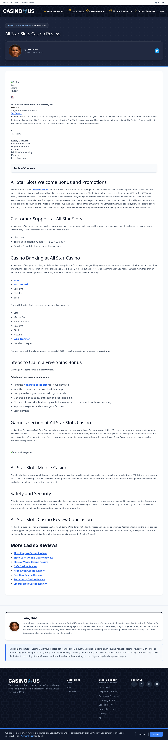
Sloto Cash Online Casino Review (33, 557)
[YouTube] (157, 684)
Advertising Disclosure (109, 696)
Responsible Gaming (108, 691)
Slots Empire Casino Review (30, 553)
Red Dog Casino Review (28, 575)
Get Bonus (16, 113)
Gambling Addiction (108, 700)
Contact (14, 2)
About (5, 2)
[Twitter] (157, 50)
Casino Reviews (23, 25)
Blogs (101, 718)
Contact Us (72, 691)
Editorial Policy (27, 2)
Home (10, 25)
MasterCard (21, 284)
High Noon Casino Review (29, 570)
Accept (156, 734)
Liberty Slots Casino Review (30, 583)
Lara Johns (30, 618)
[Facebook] (134, 684)
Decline (142, 734)
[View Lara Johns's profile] (15, 50)
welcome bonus (40, 189)
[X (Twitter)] (141, 684)
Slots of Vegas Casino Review (31, 562)
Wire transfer (22, 338)
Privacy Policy (105, 687)
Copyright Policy (106, 709)
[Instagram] (149, 684)
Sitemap (103, 713)
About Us (71, 687)
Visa (16, 280)
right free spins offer (36, 384)
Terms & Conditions (108, 682)
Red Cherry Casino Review (29, 579)
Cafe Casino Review (25, 566)
